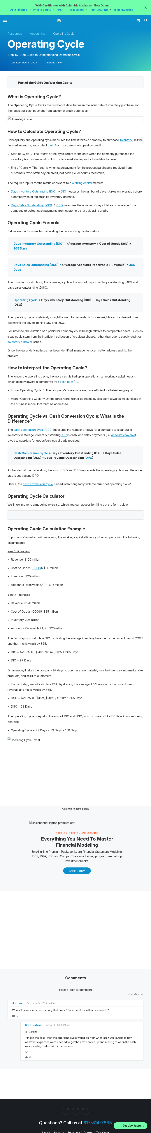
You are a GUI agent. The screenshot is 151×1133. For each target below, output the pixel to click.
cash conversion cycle (38, 484)
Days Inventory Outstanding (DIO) (34, 191)
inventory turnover (20, 342)
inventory (126, 140)
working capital (82, 183)
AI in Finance (19, 9)
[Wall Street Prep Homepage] (73, 20)
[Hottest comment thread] (124, 994)
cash (51, 145)
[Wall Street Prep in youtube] (85, 1111)
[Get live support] (130, 1125)
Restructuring (98, 9)
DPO (89, 458)
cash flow (66, 382)
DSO (59, 205)
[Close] (146, 1121)
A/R (64, 435)
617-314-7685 (97, 1122)
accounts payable (123, 435)
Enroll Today (77, 870)
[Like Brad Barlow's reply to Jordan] (26, 1057)
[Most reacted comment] (119, 994)
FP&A (60, 9)
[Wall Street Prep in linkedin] (65, 1111)
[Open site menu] (5, 20)
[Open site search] (146, 20)
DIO (63, 191)
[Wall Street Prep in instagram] (75, 1111)
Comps (64, 856)
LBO (51, 856)
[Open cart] (138, 20)
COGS (36, 568)
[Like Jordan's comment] (13, 1015)
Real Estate (77, 9)
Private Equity (42, 9)
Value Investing (123, 9)
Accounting (37, 33)
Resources (15, 33)
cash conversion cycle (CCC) (33, 430)
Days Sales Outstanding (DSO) (31, 205)
